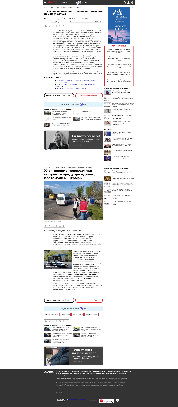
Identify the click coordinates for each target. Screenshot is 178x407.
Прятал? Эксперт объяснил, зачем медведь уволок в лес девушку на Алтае (122, 203)
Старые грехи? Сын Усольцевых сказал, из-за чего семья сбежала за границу (122, 197)
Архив (53, 22)
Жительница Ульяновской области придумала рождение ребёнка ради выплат (119, 66)
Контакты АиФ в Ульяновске (64, 373)
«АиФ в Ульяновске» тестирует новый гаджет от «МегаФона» (61, 124)
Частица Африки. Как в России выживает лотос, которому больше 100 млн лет (122, 98)
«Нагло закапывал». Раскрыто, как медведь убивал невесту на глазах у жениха (122, 184)
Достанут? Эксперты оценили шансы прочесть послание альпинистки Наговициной (123, 172)
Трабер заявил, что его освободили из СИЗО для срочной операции (122, 145)
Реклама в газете (86, 371)
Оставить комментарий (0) (89, 95)
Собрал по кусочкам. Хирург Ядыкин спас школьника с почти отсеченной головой (123, 104)
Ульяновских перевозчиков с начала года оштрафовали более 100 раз (91, 329)
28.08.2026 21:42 (48, 167)
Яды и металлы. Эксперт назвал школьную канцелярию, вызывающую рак (121, 123)
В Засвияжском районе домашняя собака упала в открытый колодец (119, 80)
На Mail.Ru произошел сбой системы (71, 88)
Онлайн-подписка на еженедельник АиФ (119, 371)
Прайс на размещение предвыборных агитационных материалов (106, 373)
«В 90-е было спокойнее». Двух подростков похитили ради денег (122, 190)
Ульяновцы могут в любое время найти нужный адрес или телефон (91, 118)
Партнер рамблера (92, 400)
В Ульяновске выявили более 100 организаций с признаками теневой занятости (119, 51)
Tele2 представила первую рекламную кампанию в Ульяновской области (59, 113)
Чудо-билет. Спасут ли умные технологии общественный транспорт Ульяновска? (60, 329)
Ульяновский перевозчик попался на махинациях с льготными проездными (62, 335)
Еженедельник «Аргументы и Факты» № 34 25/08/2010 (85, 22)
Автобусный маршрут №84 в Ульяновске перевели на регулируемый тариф (60, 341)
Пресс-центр (75, 371)
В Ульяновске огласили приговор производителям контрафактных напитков (119, 58)
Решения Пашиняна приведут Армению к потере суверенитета (121, 157)
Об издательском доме (62, 371)
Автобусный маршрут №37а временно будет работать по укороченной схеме (89, 335)
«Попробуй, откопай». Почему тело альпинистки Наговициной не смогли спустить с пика (122, 92)
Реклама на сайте (79, 373)
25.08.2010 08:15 (48, 7)
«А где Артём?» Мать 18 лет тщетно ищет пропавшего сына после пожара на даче (122, 117)
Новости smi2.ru (50, 149)
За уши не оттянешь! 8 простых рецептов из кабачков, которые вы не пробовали (123, 178)
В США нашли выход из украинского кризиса (122, 151)
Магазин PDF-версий (99, 371)
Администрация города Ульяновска (54, 221)
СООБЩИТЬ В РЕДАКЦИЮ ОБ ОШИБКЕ (66, 375)
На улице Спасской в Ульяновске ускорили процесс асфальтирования (119, 73)
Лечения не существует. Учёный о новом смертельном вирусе (122, 110)
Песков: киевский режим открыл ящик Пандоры (121, 133)
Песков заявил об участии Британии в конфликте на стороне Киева (122, 139)
